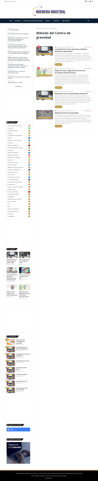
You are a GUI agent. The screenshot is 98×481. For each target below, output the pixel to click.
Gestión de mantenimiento (14, 169)
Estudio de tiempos (12, 164)
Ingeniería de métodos (13, 155)
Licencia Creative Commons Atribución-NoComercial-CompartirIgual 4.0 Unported (58, 473)
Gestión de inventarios (13, 145)
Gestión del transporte (13, 209)
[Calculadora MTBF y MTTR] (11, 370)
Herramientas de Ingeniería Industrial (33, 20)
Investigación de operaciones (15, 135)
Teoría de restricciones (14, 125)
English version (54, 475)
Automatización (11, 184)
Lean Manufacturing (12, 130)
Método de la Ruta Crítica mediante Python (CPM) (12, 261)
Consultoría (10, 142)
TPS (9, 204)
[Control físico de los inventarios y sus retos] (24, 270)
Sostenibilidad (11, 216)
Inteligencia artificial (12, 172)
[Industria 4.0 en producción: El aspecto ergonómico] (12, 287)
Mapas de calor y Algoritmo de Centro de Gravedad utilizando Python (70, 72)
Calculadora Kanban (21, 374)
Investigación (11, 196)
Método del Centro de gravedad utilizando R (71, 94)
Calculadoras (56, 20)
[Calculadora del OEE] (11, 383)
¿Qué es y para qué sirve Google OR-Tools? (24, 261)
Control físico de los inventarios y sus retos (24, 276)
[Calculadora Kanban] (11, 376)
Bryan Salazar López (60, 47)
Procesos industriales (13, 191)
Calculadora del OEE (21, 381)
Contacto (47, 475)
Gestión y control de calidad (14, 140)
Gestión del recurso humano (14, 199)
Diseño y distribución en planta (15, 147)
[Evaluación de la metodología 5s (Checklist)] (11, 342)
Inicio (11, 20)
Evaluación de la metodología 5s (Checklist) (20, 341)
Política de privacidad (40, 475)
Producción (10, 128)
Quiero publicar (66, 20)
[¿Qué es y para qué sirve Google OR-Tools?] (24, 255)
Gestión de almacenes (13, 152)
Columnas (47, 20)
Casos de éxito (11, 174)
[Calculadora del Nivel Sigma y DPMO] (11, 390)
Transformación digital (13, 194)
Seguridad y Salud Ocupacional (15, 167)
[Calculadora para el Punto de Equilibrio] (11, 356)
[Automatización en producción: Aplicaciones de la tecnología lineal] (12, 270)
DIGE (9, 206)
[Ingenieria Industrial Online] (49, 10)
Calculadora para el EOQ (22, 361)
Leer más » (58, 64)
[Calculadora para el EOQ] (11, 363)
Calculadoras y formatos (14, 177)
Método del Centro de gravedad (66, 113)
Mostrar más (18, 86)
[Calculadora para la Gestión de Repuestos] (11, 349)
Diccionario (10, 213)
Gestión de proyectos (13, 162)
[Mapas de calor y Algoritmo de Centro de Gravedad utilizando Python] (24, 287)
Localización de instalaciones (15, 182)
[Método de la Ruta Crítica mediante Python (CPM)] (12, 255)
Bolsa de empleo (63, 475)
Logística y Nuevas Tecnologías (15, 187)
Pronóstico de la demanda (14, 157)
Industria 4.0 (11, 160)
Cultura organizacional (13, 211)
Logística (10, 138)
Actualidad (17, 20)
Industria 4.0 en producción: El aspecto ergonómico (12, 293)
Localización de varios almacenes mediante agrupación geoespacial (71, 50)
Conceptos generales (13, 179)
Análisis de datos (12, 189)
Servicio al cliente (12, 201)
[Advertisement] (18, 104)
